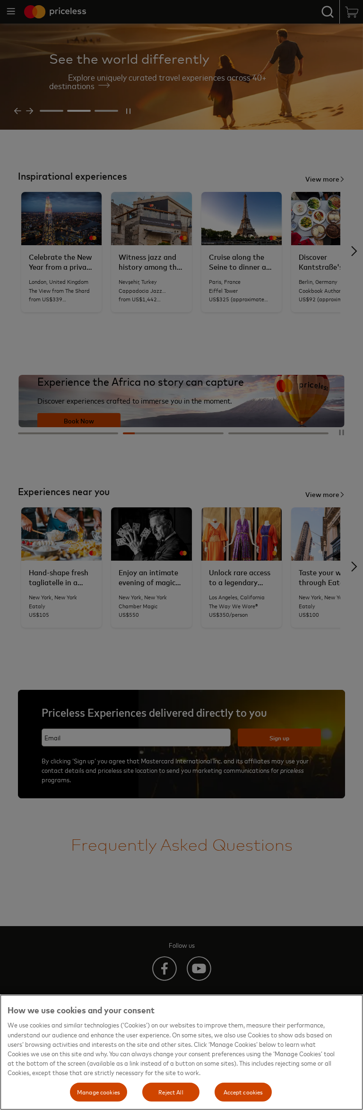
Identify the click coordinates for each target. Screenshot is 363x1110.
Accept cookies (243, 1091)
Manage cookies (98, 1091)
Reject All (170, 1091)
